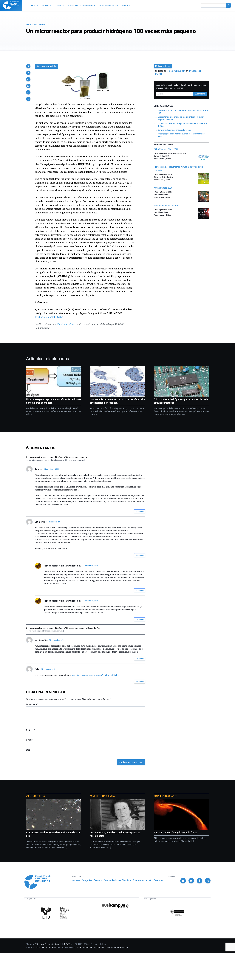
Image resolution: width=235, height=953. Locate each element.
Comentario (32, 704)
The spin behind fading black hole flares (175, 832)
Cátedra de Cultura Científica (117, 880)
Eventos (98, 880)
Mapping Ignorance (165, 796)
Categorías (86, 880)
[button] (28, 66)
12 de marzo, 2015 (48, 669)
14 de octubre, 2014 (51, 469)
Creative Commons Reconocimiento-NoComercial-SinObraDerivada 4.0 (101, 947)
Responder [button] (140, 511)
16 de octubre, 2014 (56, 640)
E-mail (29, 740)
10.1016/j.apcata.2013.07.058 (49, 317)
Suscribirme (200, 94)
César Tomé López (65, 324)
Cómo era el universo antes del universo (174, 130)
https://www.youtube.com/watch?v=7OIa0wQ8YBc (95, 675)
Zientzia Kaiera (35, 796)
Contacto (158, 880)
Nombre (30, 730)
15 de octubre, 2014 (90, 566)
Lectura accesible (46, 66)
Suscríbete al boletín (142, 880)
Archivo (76, 880)
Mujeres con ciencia (102, 796)
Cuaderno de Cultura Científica (46, 947)
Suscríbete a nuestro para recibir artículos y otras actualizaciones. (181, 86)
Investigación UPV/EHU (35, 25)
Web (28, 750)
